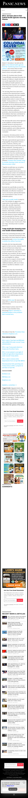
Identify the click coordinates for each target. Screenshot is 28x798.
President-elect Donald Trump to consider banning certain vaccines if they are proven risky (13, 162)
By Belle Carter (16, 653)
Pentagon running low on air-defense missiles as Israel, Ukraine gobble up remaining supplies (16, 745)
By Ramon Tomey (16, 628)
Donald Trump (13, 392)
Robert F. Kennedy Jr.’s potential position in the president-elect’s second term (12, 312)
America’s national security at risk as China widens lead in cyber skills (17, 651)
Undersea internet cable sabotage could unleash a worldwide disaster (16, 686)
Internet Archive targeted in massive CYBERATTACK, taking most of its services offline (17, 721)
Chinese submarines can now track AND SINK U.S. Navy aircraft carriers (16, 645)
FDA (19, 392)
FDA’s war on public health (10, 199)
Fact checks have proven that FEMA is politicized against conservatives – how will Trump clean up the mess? (17, 673)
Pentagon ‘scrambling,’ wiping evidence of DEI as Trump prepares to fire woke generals (16, 680)
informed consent (13, 393)
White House (14, 399)
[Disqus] (14, 508)
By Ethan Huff (15, 635)
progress (17, 395)
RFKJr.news (11, 300)
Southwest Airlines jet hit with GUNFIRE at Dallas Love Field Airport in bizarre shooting (15, 633)
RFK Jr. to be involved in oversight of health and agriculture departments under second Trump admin (12, 354)
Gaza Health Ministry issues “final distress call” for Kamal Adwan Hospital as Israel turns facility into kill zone (16, 737)
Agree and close (12, 789)
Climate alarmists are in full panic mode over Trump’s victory (16, 700)
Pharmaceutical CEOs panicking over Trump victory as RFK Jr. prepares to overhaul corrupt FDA (12, 365)
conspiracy (21, 390)
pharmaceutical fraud (8, 395)
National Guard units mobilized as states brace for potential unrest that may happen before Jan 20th (16, 707)
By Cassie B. (15, 689)
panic (20, 393)
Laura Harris (12, 22)
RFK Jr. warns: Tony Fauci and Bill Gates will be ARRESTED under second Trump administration (13, 342)
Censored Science (12, 390)
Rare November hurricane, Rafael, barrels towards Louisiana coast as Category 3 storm (16, 729)
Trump (17, 397)
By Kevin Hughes (16, 724)
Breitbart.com (6, 374)
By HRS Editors (16, 753)
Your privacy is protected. (8, 425)
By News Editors (16, 683)
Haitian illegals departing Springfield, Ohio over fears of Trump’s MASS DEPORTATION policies (15, 625)
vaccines (8, 399)
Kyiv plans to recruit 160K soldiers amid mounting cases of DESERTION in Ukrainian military (16, 714)
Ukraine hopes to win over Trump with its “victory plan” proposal (16, 639)
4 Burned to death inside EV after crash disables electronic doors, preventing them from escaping (16, 658)
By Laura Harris (16, 619)
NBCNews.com (6, 377)
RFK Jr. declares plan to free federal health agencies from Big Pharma (17, 617)
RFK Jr (22, 395)
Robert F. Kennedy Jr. (8, 397)
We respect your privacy (20, 773)
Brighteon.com (6, 380)
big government (15, 388)
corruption (5, 392)
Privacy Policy (10, 786)
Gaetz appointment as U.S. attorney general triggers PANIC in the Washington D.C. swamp (16, 665)
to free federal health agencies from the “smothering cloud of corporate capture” (14, 66)
